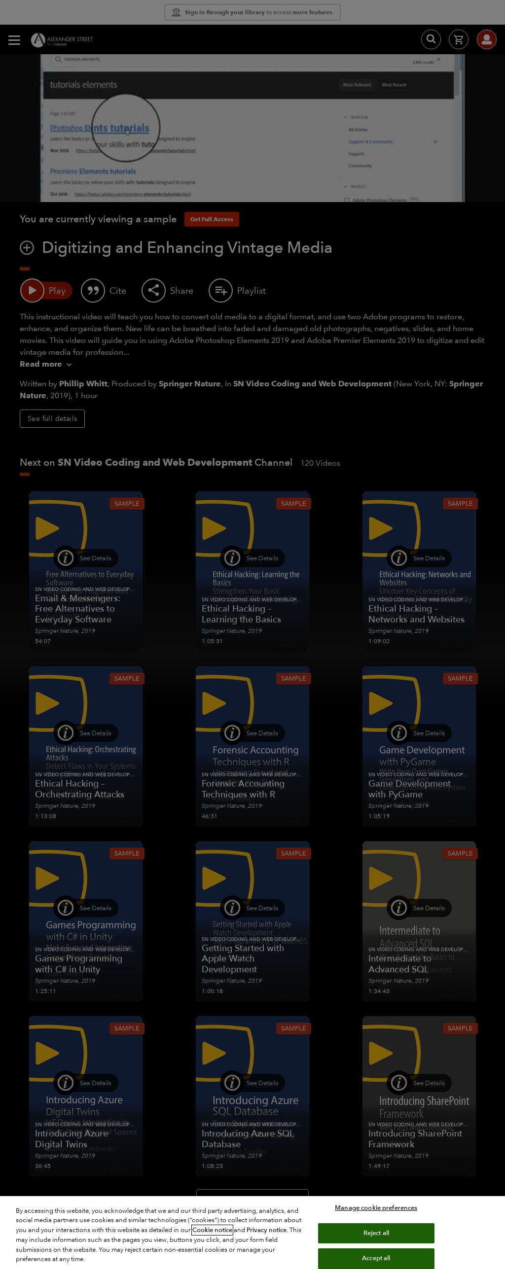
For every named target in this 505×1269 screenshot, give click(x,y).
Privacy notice (267, 1230)
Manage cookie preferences (376, 1207)
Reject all (376, 1233)
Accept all (376, 1258)
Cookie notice (212, 1230)
